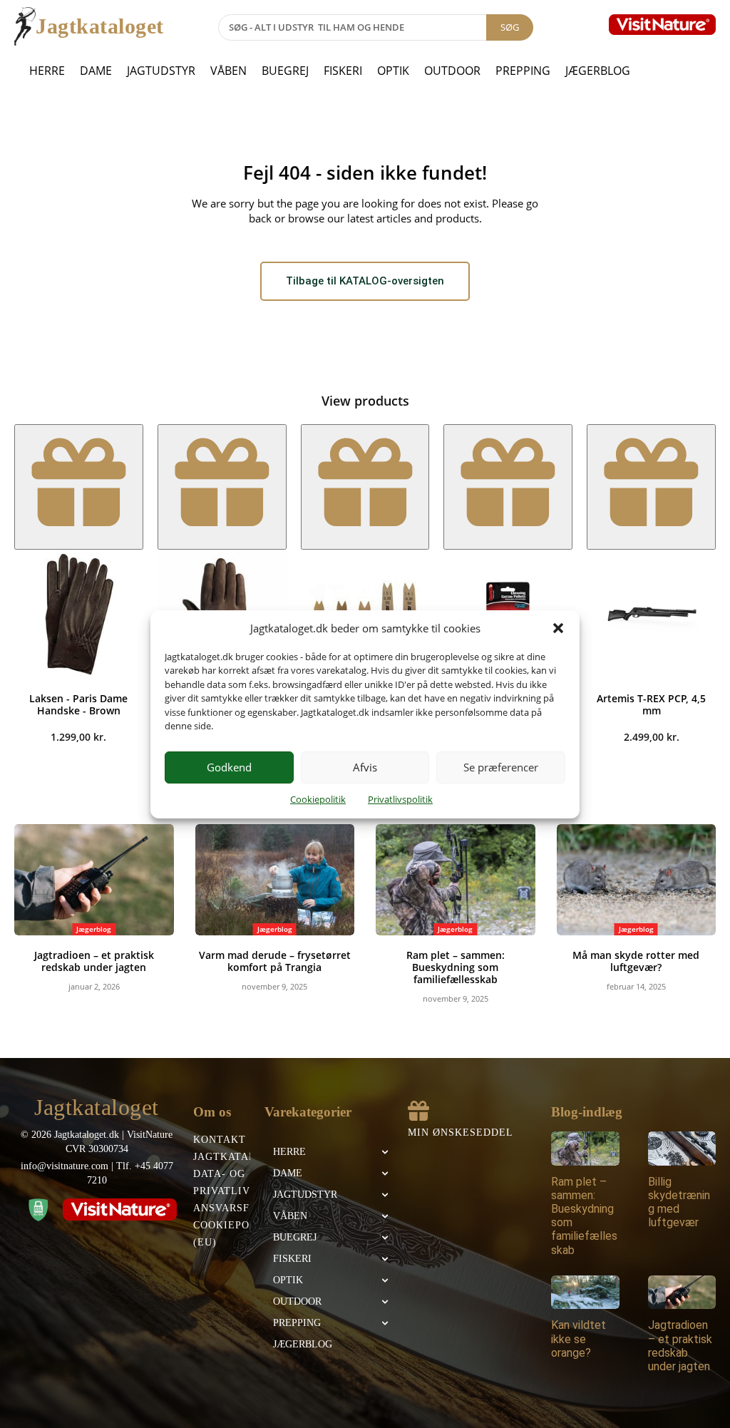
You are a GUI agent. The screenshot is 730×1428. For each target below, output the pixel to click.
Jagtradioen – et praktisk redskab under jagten (94, 961)
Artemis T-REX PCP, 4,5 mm (651, 704)
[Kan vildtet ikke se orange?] (585, 1292)
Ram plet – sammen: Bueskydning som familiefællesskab (455, 967)
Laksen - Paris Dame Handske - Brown (78, 704)
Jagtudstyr (161, 70)
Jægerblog (597, 70)
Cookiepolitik (318, 799)
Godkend (229, 767)
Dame (96, 70)
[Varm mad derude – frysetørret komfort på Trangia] (275, 879)
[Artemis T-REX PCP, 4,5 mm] (651, 614)
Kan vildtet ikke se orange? (578, 1338)
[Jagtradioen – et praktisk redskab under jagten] (94, 879)
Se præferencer (500, 767)
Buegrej (285, 70)
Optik (393, 70)
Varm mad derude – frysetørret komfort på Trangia (275, 961)
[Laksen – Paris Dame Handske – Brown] (78, 614)
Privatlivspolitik (400, 799)
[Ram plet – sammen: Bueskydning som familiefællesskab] (455, 879)
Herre (47, 70)
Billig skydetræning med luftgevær (679, 1202)
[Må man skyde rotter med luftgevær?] (636, 879)
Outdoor (452, 70)
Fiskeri (343, 70)
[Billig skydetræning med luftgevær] (682, 1148)
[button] (558, 628)
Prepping (522, 70)
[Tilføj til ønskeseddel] (78, 487)
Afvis (365, 767)
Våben (228, 70)
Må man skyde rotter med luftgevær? (635, 961)
